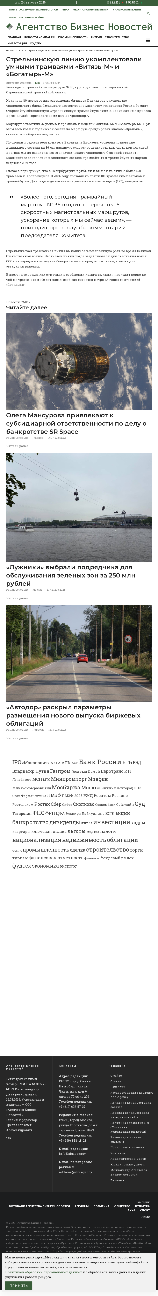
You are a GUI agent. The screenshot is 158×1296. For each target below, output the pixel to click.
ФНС (38, 812)
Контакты (118, 1153)
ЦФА (60, 813)
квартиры (21, 831)
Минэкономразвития (31, 788)
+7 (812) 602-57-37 (72, 1106)
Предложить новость (127, 1147)
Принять (18, 1286)
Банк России (100, 761)
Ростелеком (23, 804)
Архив (146, 1216)
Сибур (67, 804)
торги (136, 850)
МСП (37, 779)
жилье (86, 823)
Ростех (42, 804)
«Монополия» (36, 762)
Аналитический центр (128, 1159)
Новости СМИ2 (18, 302)
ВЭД (137, 762)
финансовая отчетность (56, 858)
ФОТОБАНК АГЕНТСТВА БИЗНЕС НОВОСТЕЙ (39, 1206)
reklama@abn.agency (75, 1172)
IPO (16, 762)
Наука (130, 1210)
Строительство (117, 37)
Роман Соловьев (17, 437)
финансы (92, 858)
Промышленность (73, 37)
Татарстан (22, 813)
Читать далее (17, 446)
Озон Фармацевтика (29, 796)
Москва (37, 589)
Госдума (79, 771)
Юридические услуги (127, 1164)
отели (17, 850)
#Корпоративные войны (26, 17)
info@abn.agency (72, 1153)
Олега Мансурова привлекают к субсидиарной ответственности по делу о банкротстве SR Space (76, 423)
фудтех (21, 865)
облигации (122, 840)
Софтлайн (125, 804)
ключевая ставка (49, 831)
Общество (122, 1206)
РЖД (88, 795)
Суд (140, 803)
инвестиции (111, 822)
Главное (38, 437)
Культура (142, 1206)
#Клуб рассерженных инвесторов (33, 9)
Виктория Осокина (18, 82)
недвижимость (84, 840)
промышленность (46, 849)
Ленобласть (21, 780)
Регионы (82, 1206)
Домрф (94, 771)
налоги (108, 831)
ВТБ (127, 762)
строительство (107, 849)
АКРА (55, 762)
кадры (138, 822)
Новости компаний (39, 37)
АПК (66, 762)
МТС (46, 779)
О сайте (116, 1075)
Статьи (115, 1081)
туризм (20, 857)
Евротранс (112, 771)
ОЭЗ (137, 787)
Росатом (102, 795)
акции (122, 813)
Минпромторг (69, 779)
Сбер (56, 804)
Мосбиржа (66, 787)
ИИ (127, 771)
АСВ (74, 763)
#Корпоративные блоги (90, 9)
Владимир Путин (30, 771)
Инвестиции (17, 43)
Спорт (145, 1210)
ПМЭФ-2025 (72, 795)
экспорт (68, 866)
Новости (38, 729)
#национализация (127, 9)
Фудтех (36, 43)
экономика (45, 866)
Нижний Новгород (117, 788)
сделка (77, 850)
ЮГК (110, 813)
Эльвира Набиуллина (85, 813)
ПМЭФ (54, 795)
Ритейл (96, 37)
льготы (76, 831)
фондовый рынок (117, 858)
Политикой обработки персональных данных (43, 1272)
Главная (14, 37)
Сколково (83, 804)
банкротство (30, 822)
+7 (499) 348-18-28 (72, 1140)
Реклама (117, 1180)
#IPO (65, 9)
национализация (36, 840)
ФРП (50, 813)
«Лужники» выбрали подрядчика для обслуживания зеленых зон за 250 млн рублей (70, 575)
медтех (92, 831)
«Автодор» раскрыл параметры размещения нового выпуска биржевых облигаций (73, 715)
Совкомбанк (105, 804)
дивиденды (64, 822)
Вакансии (117, 1087)
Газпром (60, 771)
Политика (101, 1206)
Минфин (98, 779)
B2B (37, 82)
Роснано (120, 795)
